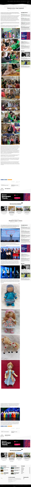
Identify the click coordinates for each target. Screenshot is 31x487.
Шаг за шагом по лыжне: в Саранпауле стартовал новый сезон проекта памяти (16, 473)
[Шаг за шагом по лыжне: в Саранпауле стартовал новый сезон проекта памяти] (12, 473)
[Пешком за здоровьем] (19, 208)
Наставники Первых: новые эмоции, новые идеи (17, 470)
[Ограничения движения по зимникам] (2, 468)
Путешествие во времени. (24, 14)
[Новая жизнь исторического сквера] (25, 62)
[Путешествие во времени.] (25, 54)
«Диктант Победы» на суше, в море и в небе (14, 185)
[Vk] (23, 478)
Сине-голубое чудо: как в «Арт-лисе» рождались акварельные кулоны (12, 212)
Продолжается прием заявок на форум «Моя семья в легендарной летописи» (6, 473)
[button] (29, 3)
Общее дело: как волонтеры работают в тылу (26, 212)
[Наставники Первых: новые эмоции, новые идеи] (12, 471)
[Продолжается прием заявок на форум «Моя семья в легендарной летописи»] (2, 473)
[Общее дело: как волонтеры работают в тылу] (26, 208)
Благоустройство (22, 65)
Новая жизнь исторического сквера (25, 18)
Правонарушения (22, 45)
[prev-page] (14, 216)
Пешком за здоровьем (19, 211)
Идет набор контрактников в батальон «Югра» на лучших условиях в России (17, 468)
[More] (19, 181)
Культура (22, 57)
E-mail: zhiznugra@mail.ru (10, 481)
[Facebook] (16, 181)
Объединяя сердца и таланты (4, 185)
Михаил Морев (19, 213)
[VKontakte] (28, 3)
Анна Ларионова (13, 9)
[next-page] (16, 216)
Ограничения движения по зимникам (6, 467)
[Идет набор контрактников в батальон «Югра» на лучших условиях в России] (12, 468)
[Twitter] (17, 181)
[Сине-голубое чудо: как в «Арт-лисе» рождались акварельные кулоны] (11, 208)
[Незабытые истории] (2, 471)
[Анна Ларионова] (10, 9)
